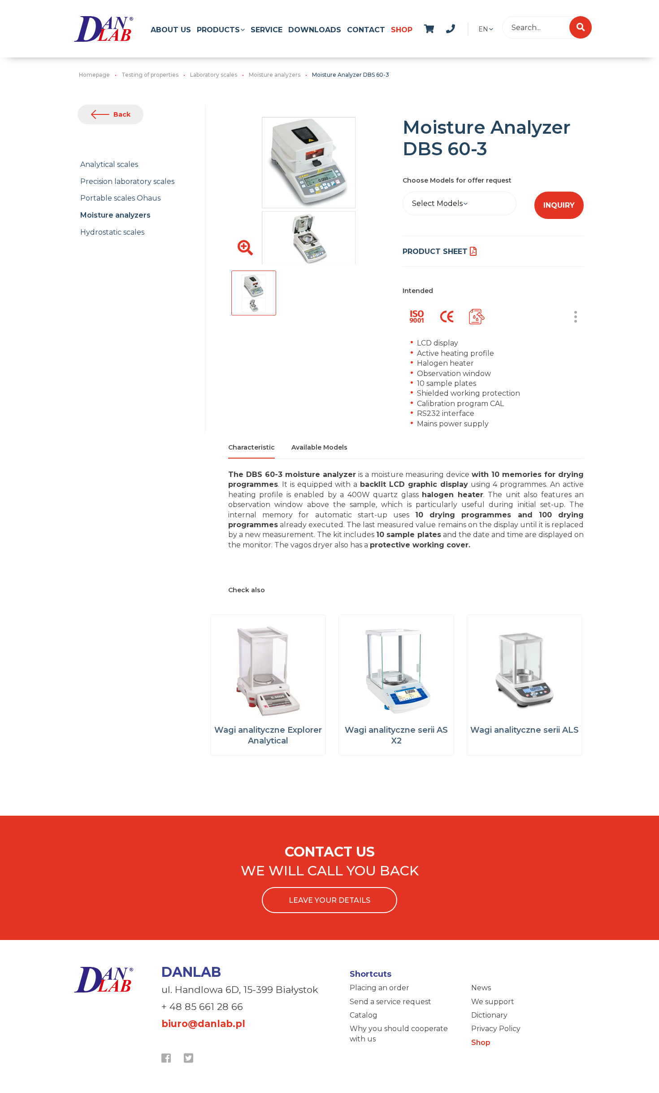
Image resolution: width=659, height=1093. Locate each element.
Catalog (363, 1015)
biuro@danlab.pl (203, 1023)
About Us (171, 30)
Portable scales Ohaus (120, 198)
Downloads (314, 30)
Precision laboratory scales (127, 181)
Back (121, 114)
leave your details (329, 900)
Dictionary (489, 1015)
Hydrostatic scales (112, 232)
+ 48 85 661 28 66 (202, 1006)
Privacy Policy (495, 1028)
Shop (401, 30)
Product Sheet (435, 251)
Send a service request (390, 1001)
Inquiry (559, 205)
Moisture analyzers (115, 215)
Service (266, 30)
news (460, 27)
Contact (366, 30)
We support (492, 1001)
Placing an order (379, 988)
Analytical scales (109, 164)
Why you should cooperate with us (399, 1033)
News (481, 988)
